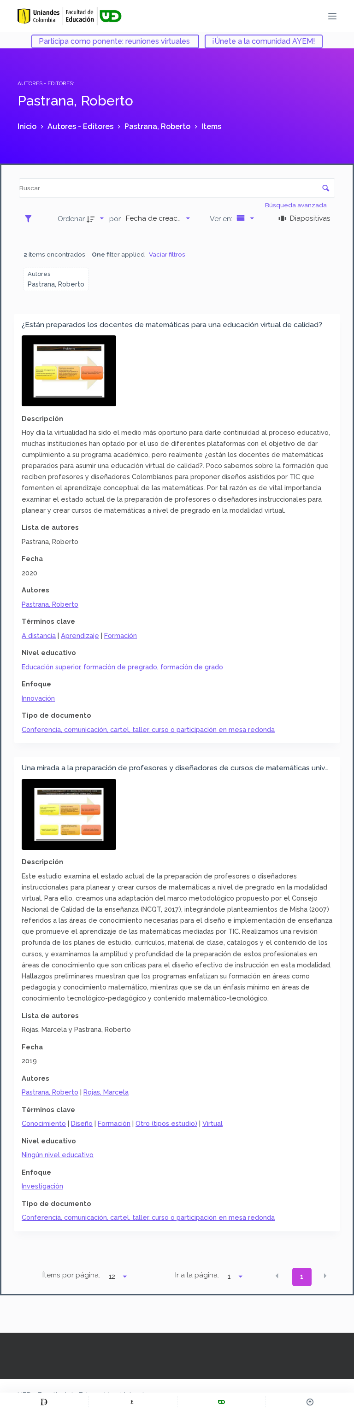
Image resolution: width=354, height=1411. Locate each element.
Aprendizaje (80, 635)
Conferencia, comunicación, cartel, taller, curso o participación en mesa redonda (148, 729)
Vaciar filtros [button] (167, 254)
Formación (120, 635)
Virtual (212, 1123)
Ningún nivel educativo (58, 1155)
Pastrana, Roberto (50, 604)
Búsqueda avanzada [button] (296, 205)
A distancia (39, 635)
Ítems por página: (71, 1275)
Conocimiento (44, 1123)
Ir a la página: (197, 1275)
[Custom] (44, 1402)
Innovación (38, 698)
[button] (277, 1276)
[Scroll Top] (310, 1402)
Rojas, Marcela (106, 1092)
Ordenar (71, 218)
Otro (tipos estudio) (166, 1123)
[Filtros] (30, 218)
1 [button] (301, 1276)
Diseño (82, 1123)
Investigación (42, 1186)
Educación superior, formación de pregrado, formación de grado (122, 667)
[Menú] (332, 16)
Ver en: (222, 218)
